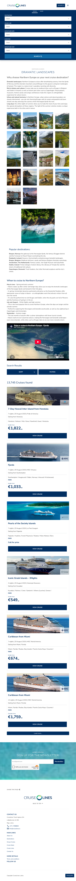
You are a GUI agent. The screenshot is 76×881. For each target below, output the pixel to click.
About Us (9, 836)
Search (61, 5)
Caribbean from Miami (19, 636)
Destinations (10, 839)
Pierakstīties (59, 762)
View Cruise (37, 436)
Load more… (38, 733)
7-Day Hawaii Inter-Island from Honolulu (28, 408)
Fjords (11, 464)
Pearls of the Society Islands (22, 523)
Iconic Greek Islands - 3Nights (22, 578)
